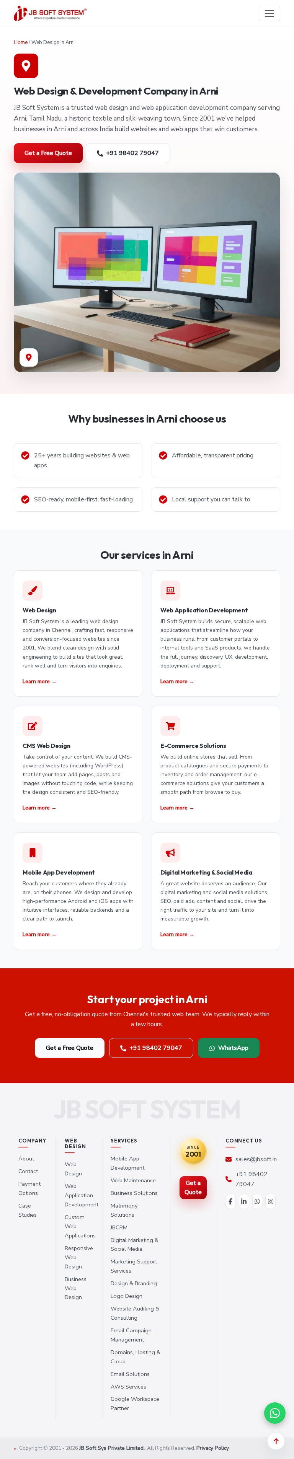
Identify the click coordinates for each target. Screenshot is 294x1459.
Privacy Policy (212, 1448)
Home (21, 42)
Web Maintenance (133, 1180)
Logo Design (126, 1296)
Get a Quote (193, 1187)
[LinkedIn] (244, 1201)
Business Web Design (76, 1288)
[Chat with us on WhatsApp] (275, 1413)
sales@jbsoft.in (256, 1159)
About (26, 1158)
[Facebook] (230, 1201)
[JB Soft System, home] (50, 13)
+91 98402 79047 (132, 153)
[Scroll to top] (276, 1441)
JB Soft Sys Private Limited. (112, 1448)
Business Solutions (134, 1193)
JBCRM (119, 1227)
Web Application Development (81, 1195)
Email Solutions (130, 1374)
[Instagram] (270, 1201)
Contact (28, 1171)
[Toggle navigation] (269, 13)
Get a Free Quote (48, 153)
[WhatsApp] (257, 1201)
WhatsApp (233, 1048)
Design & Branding (134, 1283)
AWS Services (128, 1386)
